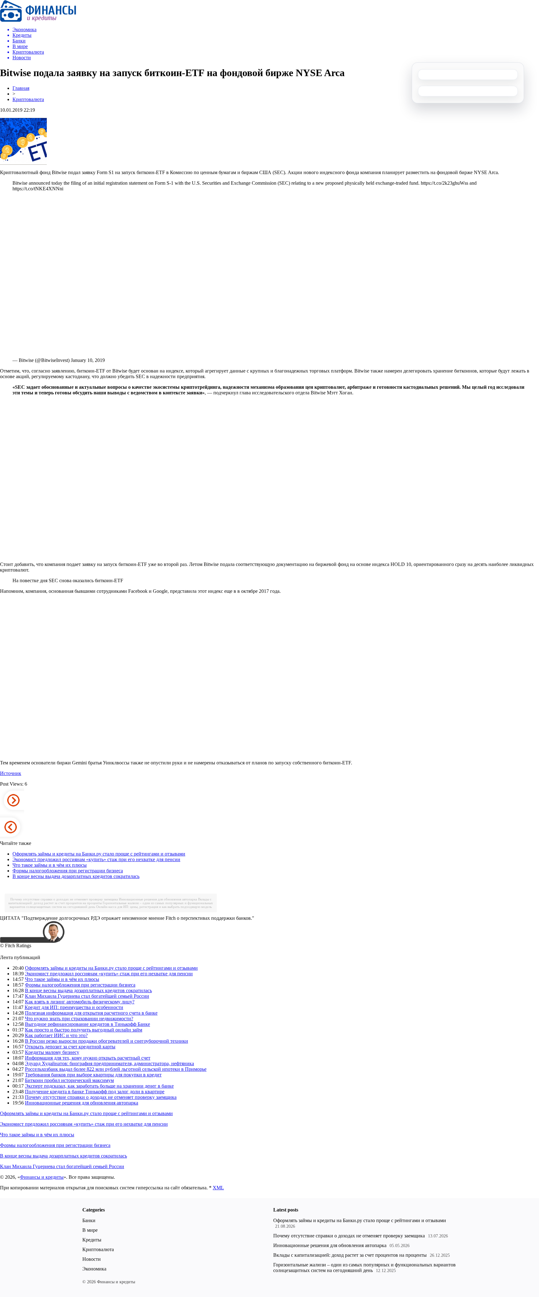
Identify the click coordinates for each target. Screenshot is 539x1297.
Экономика (94, 1268)
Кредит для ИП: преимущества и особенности (74, 1007)
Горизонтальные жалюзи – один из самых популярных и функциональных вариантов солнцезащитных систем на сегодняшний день (364, 1267)
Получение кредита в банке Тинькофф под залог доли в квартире (94, 1091)
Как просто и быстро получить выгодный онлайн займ (83, 1029)
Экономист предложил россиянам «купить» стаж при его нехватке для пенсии (96, 859)
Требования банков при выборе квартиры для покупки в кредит (93, 1074)
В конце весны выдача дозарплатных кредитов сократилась (75, 876)
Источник (10, 773)
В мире (90, 1230)
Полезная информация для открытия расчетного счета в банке (91, 1013)
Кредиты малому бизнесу (52, 1052)
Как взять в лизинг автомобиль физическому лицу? (79, 1001)
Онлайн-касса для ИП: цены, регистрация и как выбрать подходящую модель (154, 907)
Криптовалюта (28, 99)
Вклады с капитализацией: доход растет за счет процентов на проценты (350, 1255)
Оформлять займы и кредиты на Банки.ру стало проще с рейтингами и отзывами (98, 853)
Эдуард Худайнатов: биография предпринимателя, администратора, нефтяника (109, 1063)
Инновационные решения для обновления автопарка (158, 899)
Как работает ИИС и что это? (56, 1035)
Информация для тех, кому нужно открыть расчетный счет (87, 1058)
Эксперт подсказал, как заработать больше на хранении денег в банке (99, 1086)
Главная (20, 88)
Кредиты (91, 1239)
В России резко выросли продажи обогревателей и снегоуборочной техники (106, 1041)
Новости (91, 1259)
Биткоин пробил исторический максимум (69, 1080)
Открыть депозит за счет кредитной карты (70, 1046)
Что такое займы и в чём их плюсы (49, 865)
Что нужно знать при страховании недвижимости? (79, 1018)
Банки (88, 1220)
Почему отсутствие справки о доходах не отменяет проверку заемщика (64, 899)
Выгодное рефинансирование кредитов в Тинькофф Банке (87, 1024)
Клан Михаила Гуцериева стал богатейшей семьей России (87, 996)
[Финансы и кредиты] (38, 20)
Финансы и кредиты (42, 1177)
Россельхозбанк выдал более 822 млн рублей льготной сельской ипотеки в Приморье (115, 1069)
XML (218, 1187)
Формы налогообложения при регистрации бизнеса (67, 870)
